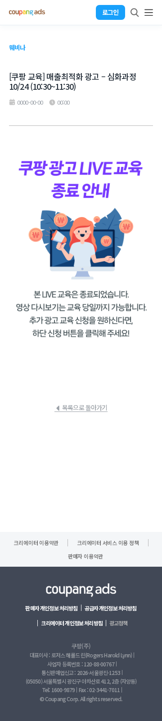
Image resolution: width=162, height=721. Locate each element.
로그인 (110, 12)
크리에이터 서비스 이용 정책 (108, 542)
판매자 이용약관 (85, 556)
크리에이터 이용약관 (36, 542)
